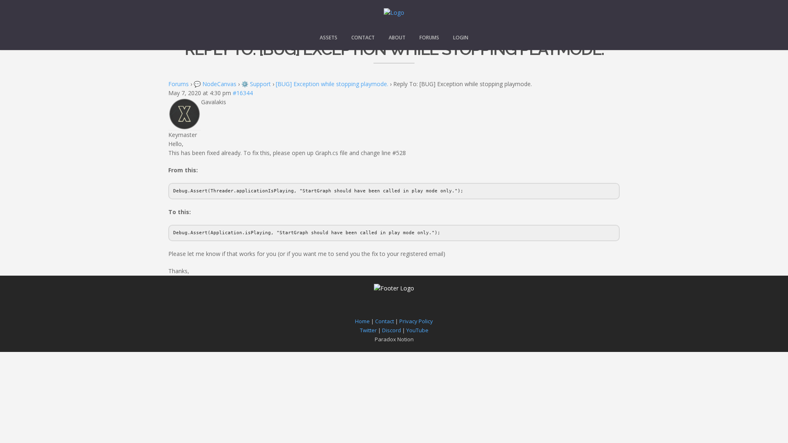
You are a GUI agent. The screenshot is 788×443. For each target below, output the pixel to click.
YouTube (417, 330)
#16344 (243, 93)
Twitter (368, 330)
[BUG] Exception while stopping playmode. (332, 84)
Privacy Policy (416, 321)
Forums (429, 37)
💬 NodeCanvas (215, 84)
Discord (391, 330)
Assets (328, 37)
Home (362, 321)
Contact (363, 37)
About (397, 37)
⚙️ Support (256, 84)
